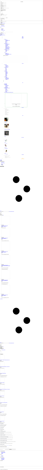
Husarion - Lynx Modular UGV (4, 280)
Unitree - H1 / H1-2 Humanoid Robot (3, 402)
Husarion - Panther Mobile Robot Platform (5, 265)
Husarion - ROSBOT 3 (3, 295)
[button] (3, 225)
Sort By (1, 211)
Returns (2, 453)
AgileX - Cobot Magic (2, 382)
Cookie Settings (2, 459)
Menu (0, 35)
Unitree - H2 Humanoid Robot (3, 373)
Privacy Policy (2, 458)
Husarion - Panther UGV (3, 226)
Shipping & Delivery (3, 452)
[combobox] (3, 33)
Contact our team (7, 445)
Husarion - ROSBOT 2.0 (3, 238)
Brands (2, 164)
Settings (1, 160)
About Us (2, 455)
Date (1, 14)
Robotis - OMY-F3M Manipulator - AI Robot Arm (5, 366)
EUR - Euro (2, 25)
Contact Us (2, 29)
